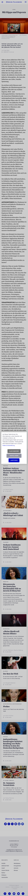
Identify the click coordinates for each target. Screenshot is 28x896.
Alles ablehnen (14, 451)
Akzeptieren (14, 460)
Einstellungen (14, 455)
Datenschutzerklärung (8, 445)
